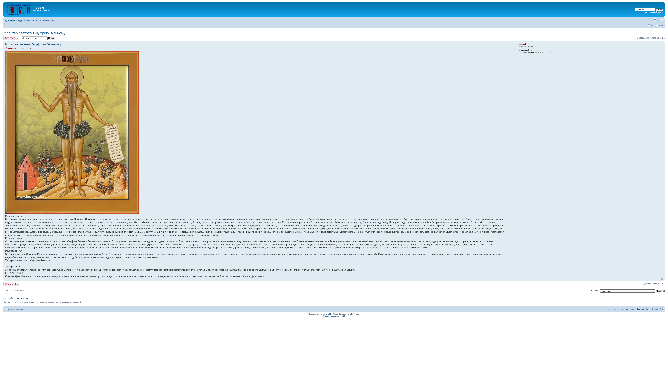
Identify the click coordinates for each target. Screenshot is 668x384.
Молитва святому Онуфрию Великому (34, 33)
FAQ (653, 25)
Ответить (7, 37)
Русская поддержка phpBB (334, 316)
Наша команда (613, 309)
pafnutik (11, 48)
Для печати (655, 19)
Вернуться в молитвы (15, 291)
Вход (660, 25)
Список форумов (16, 21)
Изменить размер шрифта (660, 19)
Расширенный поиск (654, 12)
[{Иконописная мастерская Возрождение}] (18, 9)
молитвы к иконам (36, 21)
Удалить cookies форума (633, 309)
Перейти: (594, 291)
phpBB (328, 314)
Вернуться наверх (662, 279)
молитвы (50, 21)
